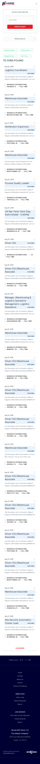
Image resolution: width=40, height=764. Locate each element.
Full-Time (24, 56)
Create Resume (20, 719)
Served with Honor (8, 753)
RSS (29, 660)
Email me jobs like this (20, 12)
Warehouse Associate (16, 98)
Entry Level (26, 50)
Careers (20, 683)
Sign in (20, 704)
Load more (20, 648)
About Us (20, 679)
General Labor (9, 50)
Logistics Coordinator (16, 70)
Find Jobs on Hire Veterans (20, 715)
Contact (20, 676)
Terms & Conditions (20, 686)
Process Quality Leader (17, 183)
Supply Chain (9, 56)
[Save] (34, 67)
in (20, 660)
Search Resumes (20, 701)
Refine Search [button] (20, 39)
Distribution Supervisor (17, 126)
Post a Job (20, 697)
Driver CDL (10, 243)
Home (20, 672)
